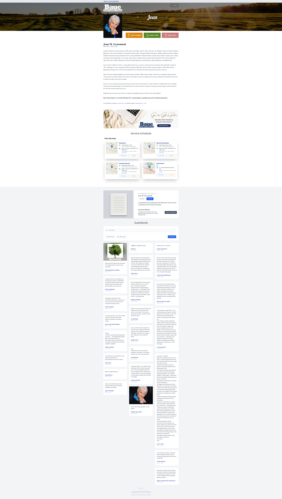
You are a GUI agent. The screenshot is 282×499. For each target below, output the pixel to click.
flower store (143, 103)
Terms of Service (145, 492)
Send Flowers (171, 174)
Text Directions (124, 155)
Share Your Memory (171, 212)
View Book (141, 198)
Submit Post (172, 236)
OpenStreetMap (142, 494)
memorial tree (121, 103)
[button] (112, 146)
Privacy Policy (137, 492)
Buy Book (150, 198)
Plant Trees (134, 155)
